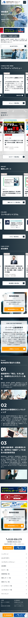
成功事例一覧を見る (14, 283)
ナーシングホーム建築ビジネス (14, 78)
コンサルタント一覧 (6, 590)
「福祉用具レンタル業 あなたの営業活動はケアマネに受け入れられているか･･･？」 (16, 224)
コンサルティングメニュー (8, 562)
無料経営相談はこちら (13, 309)
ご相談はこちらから (14, 349)
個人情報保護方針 (17, 600)
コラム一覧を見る (14, 236)
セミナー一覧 (4, 570)
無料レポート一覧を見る (14, 202)
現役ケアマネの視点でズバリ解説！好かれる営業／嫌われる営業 (14, 142)
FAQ (1, 604)
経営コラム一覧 (5, 582)
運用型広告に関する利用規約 (5, 605)
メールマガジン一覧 (6, 586)
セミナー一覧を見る (14, 157)
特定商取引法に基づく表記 (18, 602)
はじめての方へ (14, 46)
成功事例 (3, 566)
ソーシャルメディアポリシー (19, 604)
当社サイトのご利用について (19, 605)
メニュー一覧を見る (14, 103)
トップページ (4, 554)
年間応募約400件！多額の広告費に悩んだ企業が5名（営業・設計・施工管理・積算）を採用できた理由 (14, 269)
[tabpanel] (12, 185)
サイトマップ (4, 594)
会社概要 (2, 600)
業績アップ (17, 227)
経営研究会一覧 (5, 574)
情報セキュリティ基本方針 (5, 602)
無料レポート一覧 (6, 578)
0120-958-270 (15, 539)
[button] (24, 2)
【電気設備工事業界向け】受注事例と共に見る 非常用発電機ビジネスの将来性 (11, 193)
